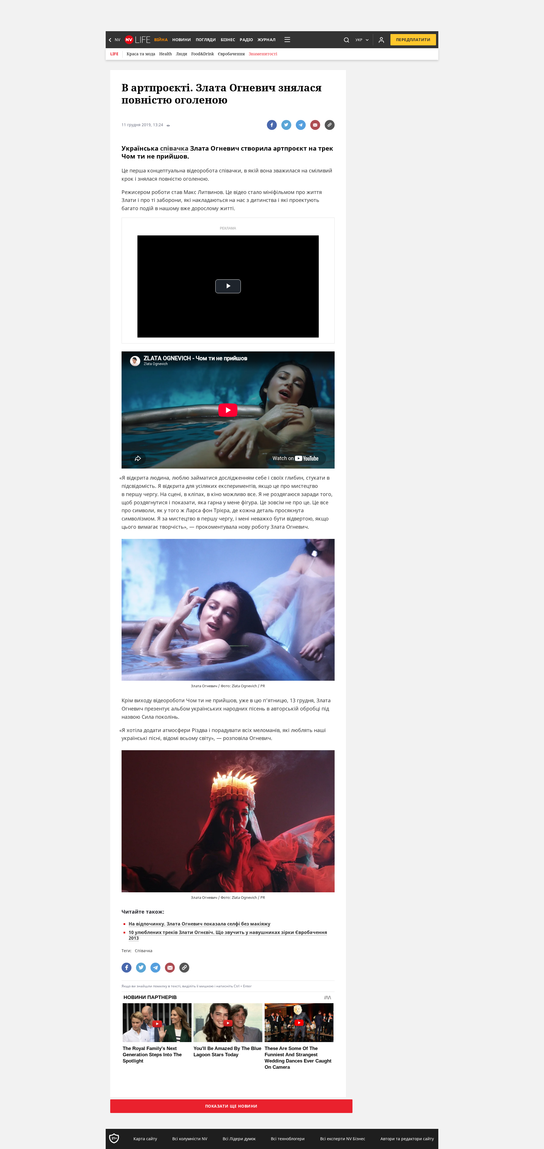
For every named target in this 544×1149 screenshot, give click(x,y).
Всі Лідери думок (239, 1138)
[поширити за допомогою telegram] (301, 125)
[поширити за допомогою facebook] (272, 125)
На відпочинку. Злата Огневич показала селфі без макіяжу (199, 924)
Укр (359, 39)
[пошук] (346, 40)
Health (165, 53)
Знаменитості (263, 53)
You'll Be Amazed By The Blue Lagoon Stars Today (227, 1051)
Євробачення (231, 53)
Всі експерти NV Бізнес (342, 1138)
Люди (181, 53)
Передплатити (413, 39)
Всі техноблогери (288, 1138)
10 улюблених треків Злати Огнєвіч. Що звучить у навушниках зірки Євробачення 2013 (228, 935)
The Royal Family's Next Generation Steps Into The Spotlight (152, 1055)
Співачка (143, 950)
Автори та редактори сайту (407, 1138)
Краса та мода (141, 53)
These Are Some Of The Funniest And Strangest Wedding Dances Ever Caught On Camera (298, 1058)
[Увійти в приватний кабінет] (381, 39)
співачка (174, 148)
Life (114, 53)
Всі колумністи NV (189, 1138)
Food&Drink (202, 53)
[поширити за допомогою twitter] (286, 125)
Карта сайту (145, 1138)
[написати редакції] (315, 125)
